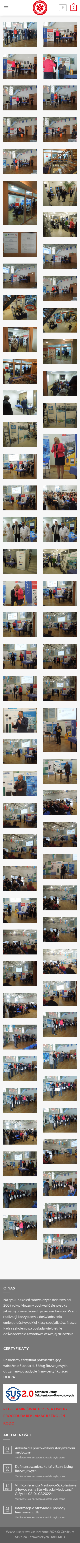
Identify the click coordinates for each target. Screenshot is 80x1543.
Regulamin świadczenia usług (35, 1409)
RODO (8, 1423)
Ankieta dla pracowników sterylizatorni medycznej (45, 1450)
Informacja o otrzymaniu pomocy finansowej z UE (40, 1510)
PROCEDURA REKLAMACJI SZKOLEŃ (34, 1415)
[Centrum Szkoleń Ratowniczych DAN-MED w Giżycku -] (40, 8)
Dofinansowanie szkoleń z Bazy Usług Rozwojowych (44, 1468)
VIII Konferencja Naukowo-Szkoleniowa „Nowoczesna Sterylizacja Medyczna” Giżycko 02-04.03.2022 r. (45, 1489)
